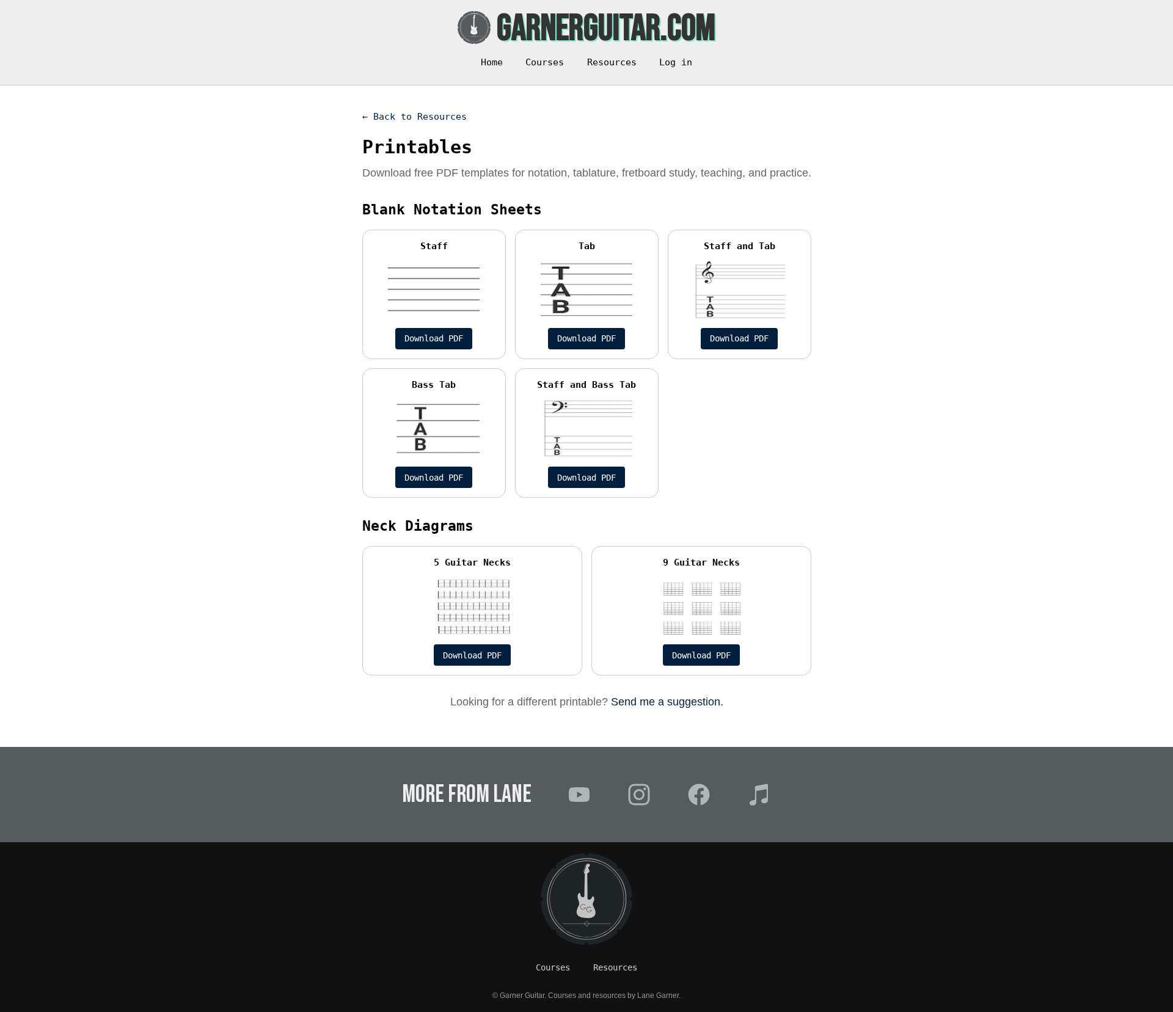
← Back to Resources (414, 116)
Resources (612, 62)
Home (492, 62)
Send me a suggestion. (667, 702)
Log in (675, 62)
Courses (544, 62)
